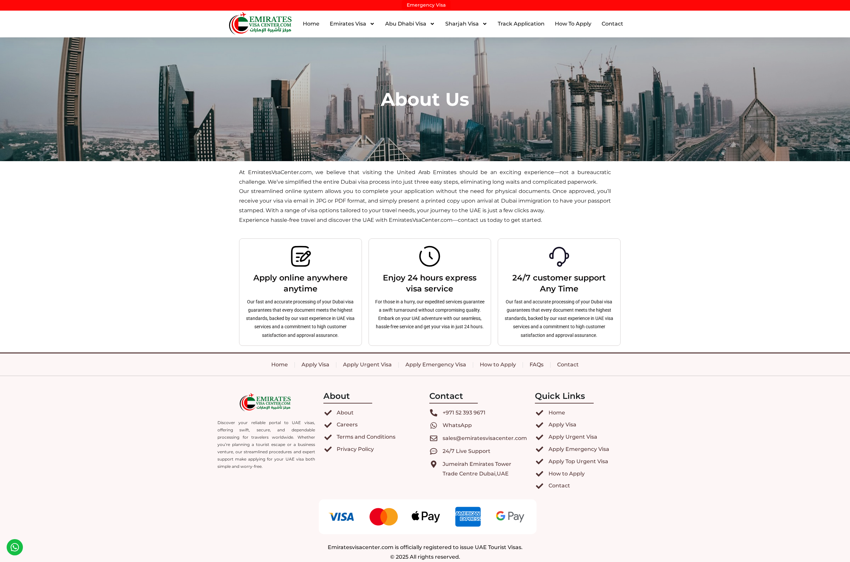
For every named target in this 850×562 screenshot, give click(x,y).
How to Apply (573, 24)
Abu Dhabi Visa (405, 24)
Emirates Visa (348, 24)
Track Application (521, 24)
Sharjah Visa (462, 24)
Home (311, 24)
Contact (612, 24)
